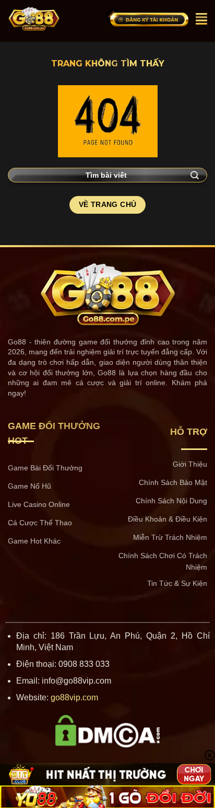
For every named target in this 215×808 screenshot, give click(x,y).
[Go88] (52, 18)
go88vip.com (74, 697)
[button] (201, 19)
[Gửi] (195, 175)
